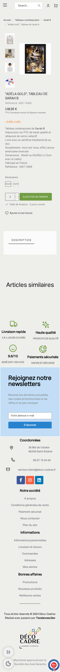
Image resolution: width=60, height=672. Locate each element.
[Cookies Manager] (8, 664)
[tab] (21, 240)
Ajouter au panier (35, 196)
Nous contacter (30, 518)
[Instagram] (30, 480)
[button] (18, 213)
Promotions (30, 582)
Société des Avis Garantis (30, 664)
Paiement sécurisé (30, 512)
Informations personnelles (30, 540)
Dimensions (11, 177)
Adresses (30, 560)
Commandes (30, 554)
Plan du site (30, 525)
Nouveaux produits (30, 589)
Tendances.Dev (45, 618)
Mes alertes (30, 567)
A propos (30, 498)
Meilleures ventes (30, 595)
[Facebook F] (21, 480)
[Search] (39, 5)
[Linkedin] (39, 480)
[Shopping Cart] (8, 652)
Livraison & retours (30, 547)
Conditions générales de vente (30, 505)
